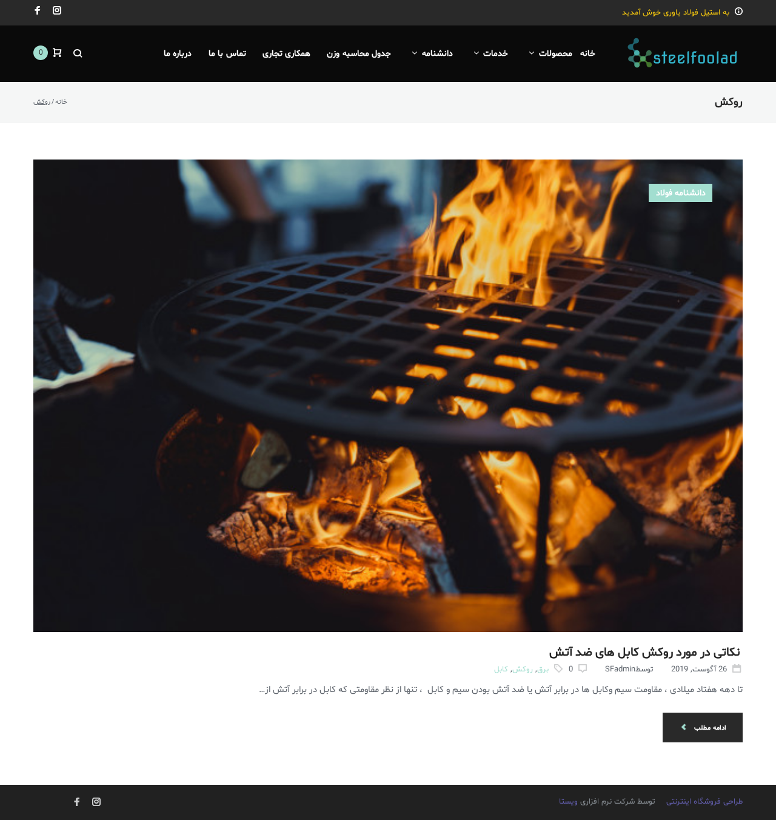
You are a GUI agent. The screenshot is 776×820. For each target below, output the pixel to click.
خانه (61, 102)
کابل (501, 669)
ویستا (569, 801)
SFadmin (620, 669)
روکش (522, 669)
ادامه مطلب (709, 728)
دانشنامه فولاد (681, 193)
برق (543, 669)
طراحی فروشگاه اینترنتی (704, 801)
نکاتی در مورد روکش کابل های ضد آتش (644, 652)
